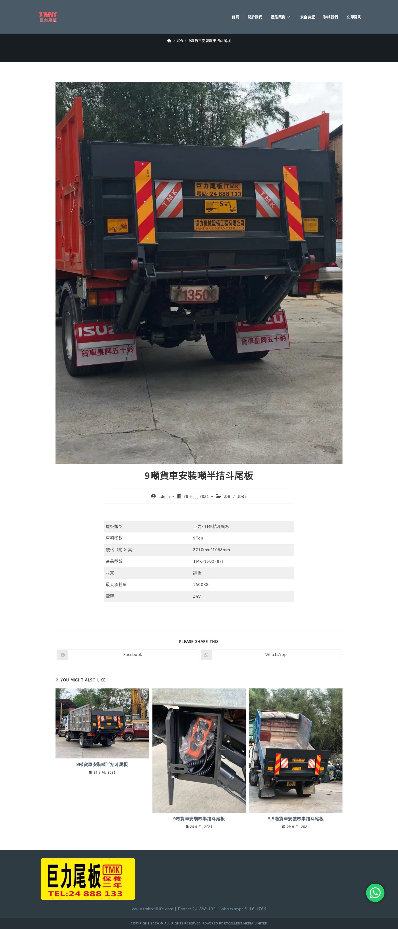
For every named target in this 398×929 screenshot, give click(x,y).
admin (164, 496)
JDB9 (242, 496)
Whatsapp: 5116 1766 (243, 909)
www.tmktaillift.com (153, 909)
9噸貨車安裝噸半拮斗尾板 (210, 41)
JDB (227, 496)
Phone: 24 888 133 (197, 909)
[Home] (169, 41)
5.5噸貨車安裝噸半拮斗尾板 (296, 818)
